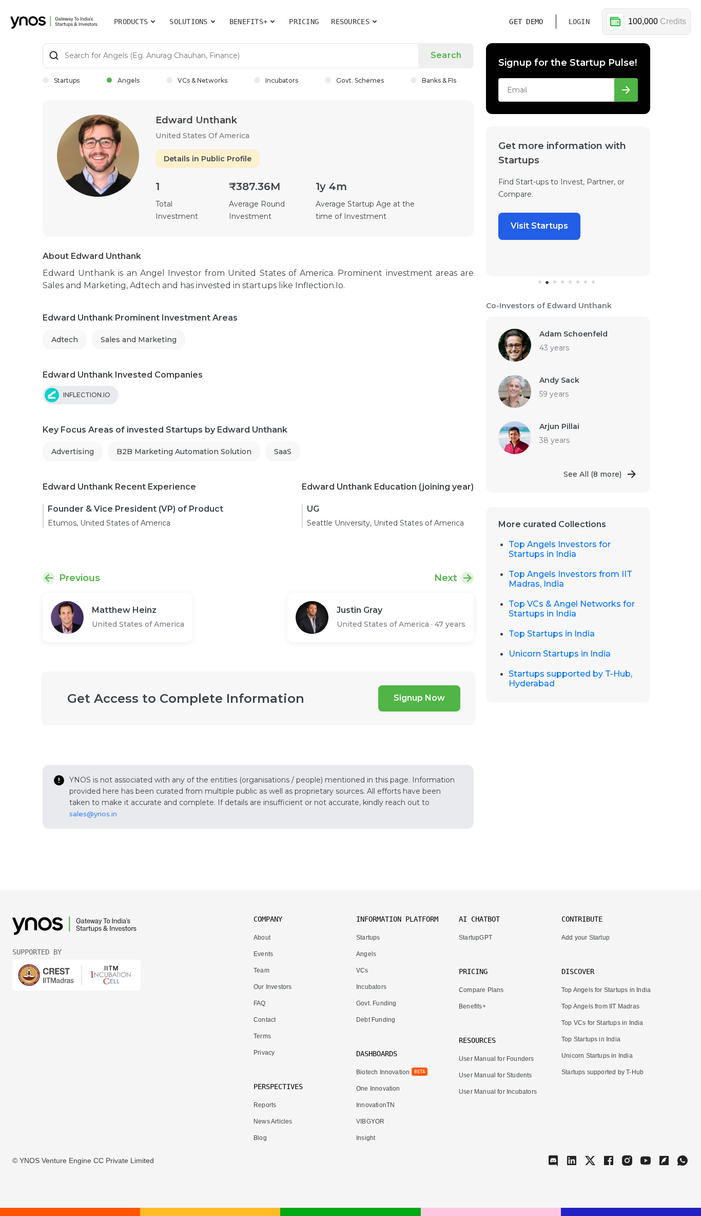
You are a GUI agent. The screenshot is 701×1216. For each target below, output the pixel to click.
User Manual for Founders (496, 1058)
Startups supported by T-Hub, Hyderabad (570, 678)
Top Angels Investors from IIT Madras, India (570, 579)
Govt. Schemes (360, 80)
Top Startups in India (552, 634)
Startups (67, 80)
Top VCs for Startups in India (602, 1022)
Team (261, 970)
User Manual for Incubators (498, 1091)
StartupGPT (475, 937)
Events (263, 954)
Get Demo (526, 21)
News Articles (273, 1121)
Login (579, 21)
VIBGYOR (370, 1121)
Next (445, 578)
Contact (265, 1019)
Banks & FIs (439, 80)
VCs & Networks (202, 80)
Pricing (304, 21)
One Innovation (378, 1088)
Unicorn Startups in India (560, 654)
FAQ (260, 1003)
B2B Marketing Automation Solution (183, 451)
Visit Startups (517, 226)
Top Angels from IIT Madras (600, 1006)
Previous (79, 578)
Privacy (264, 1052)
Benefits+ (472, 1006)
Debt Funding (375, 1019)
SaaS (282, 451)
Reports (265, 1105)
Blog (260, 1138)
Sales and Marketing (139, 339)
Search (446, 55)
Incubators (281, 80)
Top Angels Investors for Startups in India (560, 549)
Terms (262, 1036)
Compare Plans (481, 990)
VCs (362, 970)
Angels (129, 80)
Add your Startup (585, 937)
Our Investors (272, 986)
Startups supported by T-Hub (602, 1072)
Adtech (64, 339)
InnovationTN (375, 1105)
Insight (365, 1138)
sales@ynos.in (93, 814)
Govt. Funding (376, 1003)
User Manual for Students (495, 1075)
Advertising (72, 451)
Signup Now (419, 698)
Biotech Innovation (383, 1072)
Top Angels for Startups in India (606, 990)
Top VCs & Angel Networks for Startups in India (572, 609)
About (262, 937)
